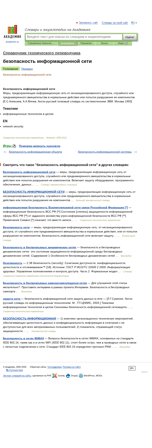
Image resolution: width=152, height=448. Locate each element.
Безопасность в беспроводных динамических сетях (39, 247)
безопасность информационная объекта (35, 151)
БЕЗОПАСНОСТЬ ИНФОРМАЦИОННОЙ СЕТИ (34, 191)
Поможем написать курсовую (39, 146)
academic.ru (12, 41)
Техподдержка (54, 367)
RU (133, 22)
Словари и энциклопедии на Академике (57, 30)
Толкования (67, 43)
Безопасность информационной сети (29, 172)
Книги (104, 43)
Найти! (129, 37)
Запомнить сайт (88, 22)
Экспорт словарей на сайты (17, 375)
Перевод (27, 68)
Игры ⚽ (123, 43)
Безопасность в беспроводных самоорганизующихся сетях (45, 283)
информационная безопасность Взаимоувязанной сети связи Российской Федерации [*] (65, 207)
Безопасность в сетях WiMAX (23, 338)
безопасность (12, 263)
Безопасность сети (16, 227)
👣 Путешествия (14, 370)
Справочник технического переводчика (41, 43)
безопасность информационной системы (105, 151)
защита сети (12, 298)
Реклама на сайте (72, 367)
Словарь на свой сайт (115, 22)
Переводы (86, 43)
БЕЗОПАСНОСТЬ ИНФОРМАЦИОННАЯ (29, 318)
